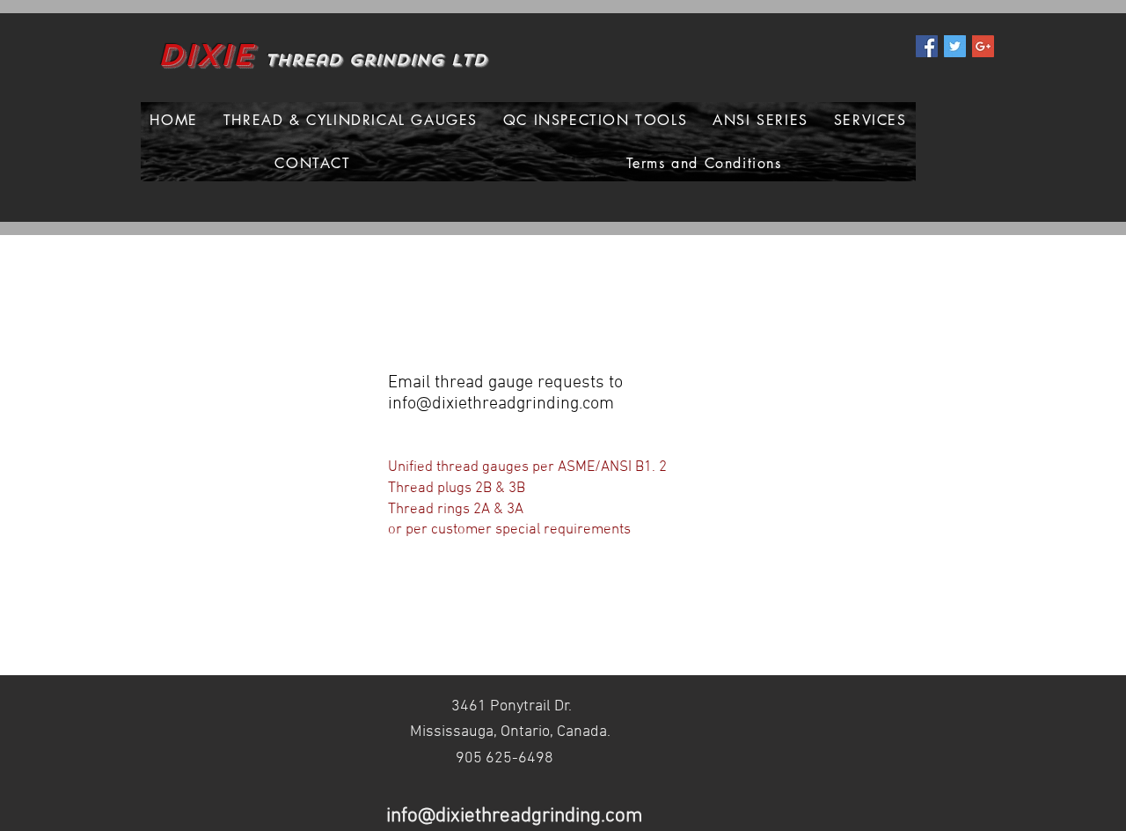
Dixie (205, 55)
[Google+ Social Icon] (983, 46)
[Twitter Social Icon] (955, 46)
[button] (350, 120)
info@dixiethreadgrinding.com (501, 404)
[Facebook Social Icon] (927, 46)
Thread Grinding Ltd (375, 59)
